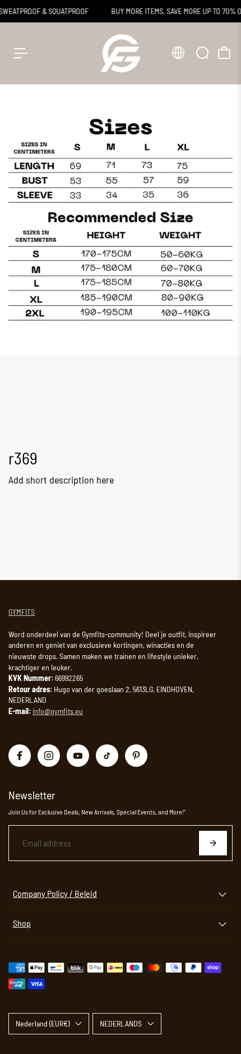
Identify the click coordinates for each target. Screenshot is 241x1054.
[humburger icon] (20, 53)
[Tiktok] (107, 755)
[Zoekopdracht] (202, 52)
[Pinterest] (136, 755)
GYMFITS (21, 611)
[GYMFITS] (120, 53)
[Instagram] (49, 755)
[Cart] (224, 52)
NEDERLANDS (121, 1023)
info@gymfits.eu (58, 711)
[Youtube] (78, 755)
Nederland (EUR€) (42, 1023)
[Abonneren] (213, 843)
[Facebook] (19, 755)
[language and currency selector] (178, 52)
